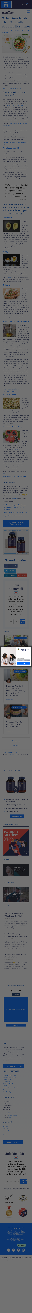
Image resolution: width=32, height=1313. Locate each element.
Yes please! (24, 663)
